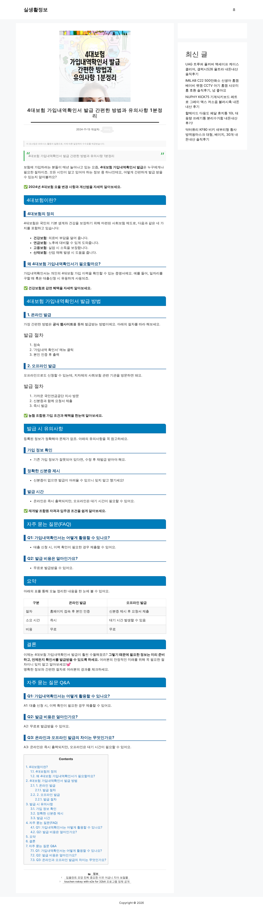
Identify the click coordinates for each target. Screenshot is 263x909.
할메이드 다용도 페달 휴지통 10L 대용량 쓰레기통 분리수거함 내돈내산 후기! (211, 118)
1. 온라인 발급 (42, 785)
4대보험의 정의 (43, 771)
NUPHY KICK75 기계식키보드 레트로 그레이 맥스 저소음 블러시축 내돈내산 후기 (212, 102)
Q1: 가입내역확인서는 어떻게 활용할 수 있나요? (66, 827)
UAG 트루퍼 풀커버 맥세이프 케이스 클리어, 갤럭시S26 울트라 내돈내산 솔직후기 (212, 69)
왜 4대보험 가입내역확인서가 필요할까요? (62, 776)
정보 (95, 873)
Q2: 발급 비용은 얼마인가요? (53, 832)
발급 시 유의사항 (39, 804)
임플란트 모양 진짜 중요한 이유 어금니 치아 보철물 (97, 877)
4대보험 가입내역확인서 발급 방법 (51, 781)
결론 (30, 841)
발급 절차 (45, 790)
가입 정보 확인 (43, 809)
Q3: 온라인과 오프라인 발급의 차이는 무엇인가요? (68, 860)
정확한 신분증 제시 (46, 813)
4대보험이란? (37, 767)
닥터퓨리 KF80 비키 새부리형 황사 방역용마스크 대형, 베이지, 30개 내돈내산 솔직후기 (211, 134)
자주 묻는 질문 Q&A (41, 846)
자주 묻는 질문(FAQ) (42, 823)
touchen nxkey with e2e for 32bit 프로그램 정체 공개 (97, 881)
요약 (31, 836)
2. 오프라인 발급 (45, 795)
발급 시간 (40, 818)
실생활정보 (36, 9)
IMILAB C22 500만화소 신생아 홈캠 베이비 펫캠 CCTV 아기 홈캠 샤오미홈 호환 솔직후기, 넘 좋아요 (212, 85)
